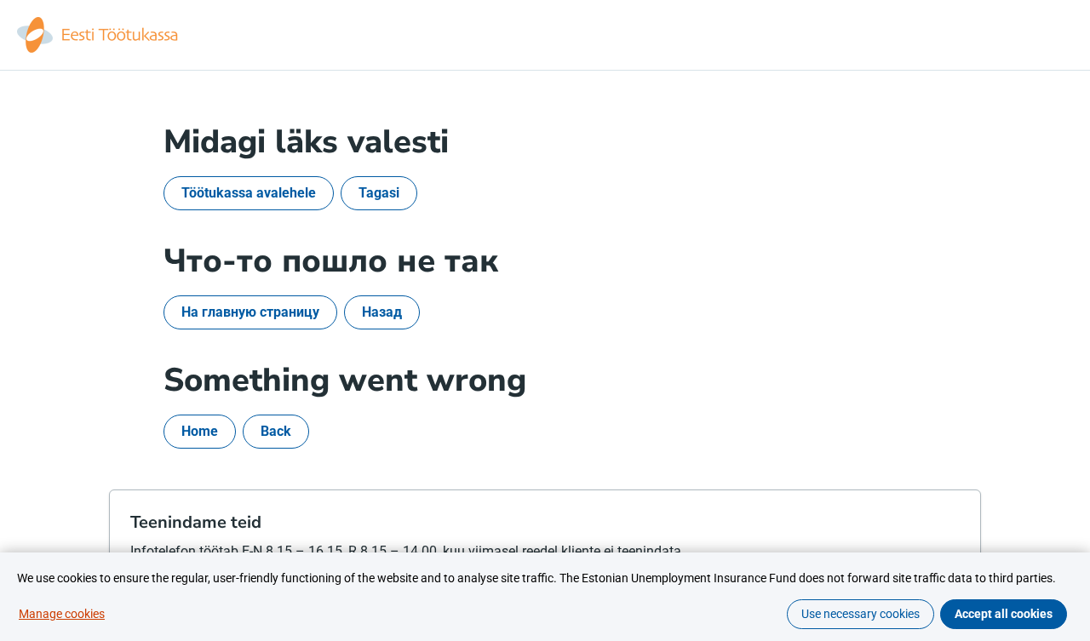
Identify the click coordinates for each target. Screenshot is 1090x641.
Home (199, 431)
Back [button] (276, 431)
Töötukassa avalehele (248, 193)
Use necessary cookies (860, 614)
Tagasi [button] (379, 193)
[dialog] (545, 596)
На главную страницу (250, 312)
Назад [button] (382, 312)
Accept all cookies (1004, 614)
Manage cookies (62, 614)
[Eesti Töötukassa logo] (99, 35)
